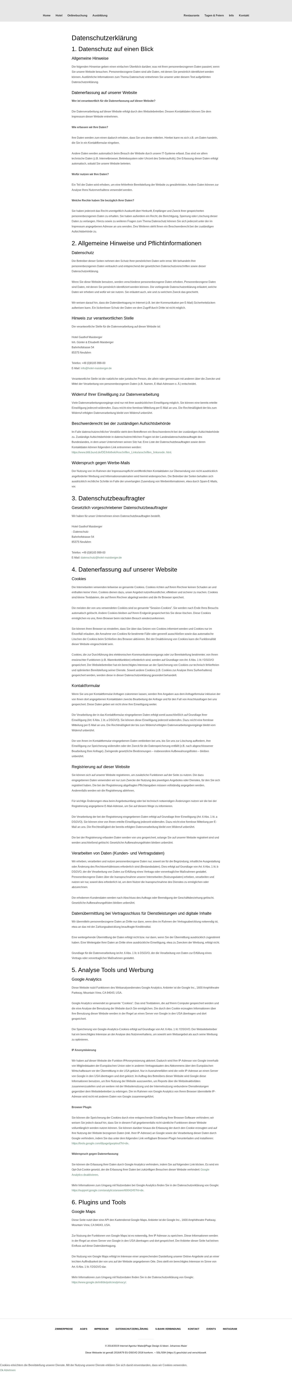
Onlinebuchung (77, 15)
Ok (1, 1370)
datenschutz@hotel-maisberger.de (101, 557)
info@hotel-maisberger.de (96, 368)
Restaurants (191, 15)
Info (231, 15)
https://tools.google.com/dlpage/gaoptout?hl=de (100, 1143)
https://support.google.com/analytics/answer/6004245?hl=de (107, 1190)
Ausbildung (99, 15)
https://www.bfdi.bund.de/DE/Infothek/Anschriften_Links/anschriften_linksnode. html (121, 452)
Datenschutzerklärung (132, 1329)
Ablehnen (10, 1370)
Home (47, 15)
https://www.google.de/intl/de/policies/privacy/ (99, 1282)
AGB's (83, 1329)
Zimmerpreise (64, 1329)
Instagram (230, 1329)
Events (211, 1329)
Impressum (101, 1329)
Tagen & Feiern (214, 15)
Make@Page (144, 1345)
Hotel (59, 15)
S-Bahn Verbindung (168, 1329)
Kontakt (244, 15)
